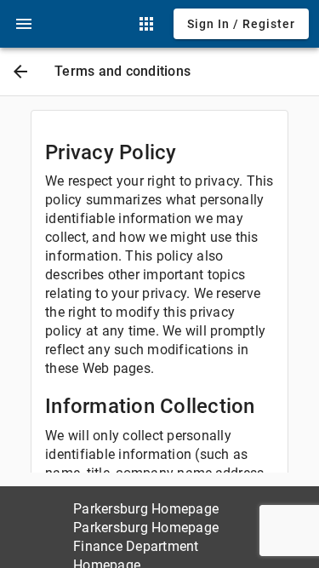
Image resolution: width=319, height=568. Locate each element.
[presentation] (23, 23)
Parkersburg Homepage (146, 509)
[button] (23, 23)
